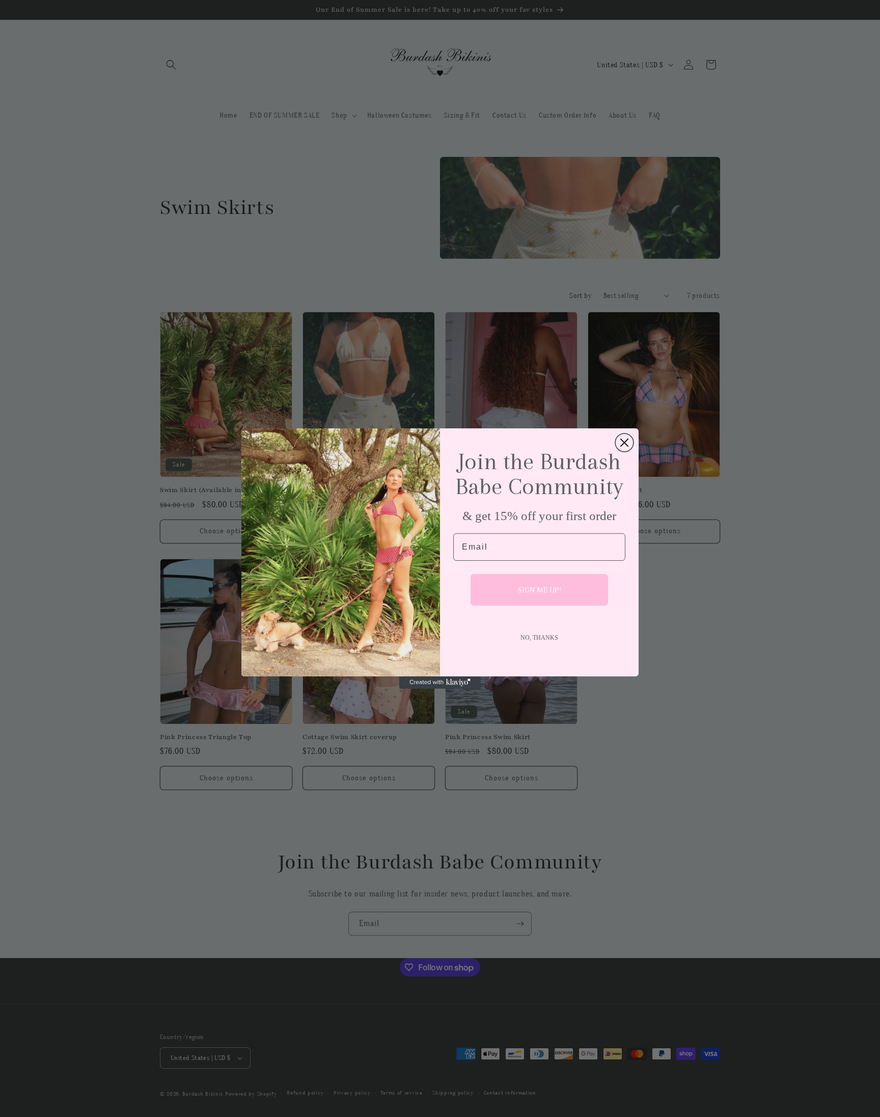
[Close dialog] (624, 442)
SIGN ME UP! (539, 589)
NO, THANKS (539, 637)
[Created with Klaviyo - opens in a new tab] (440, 682)
